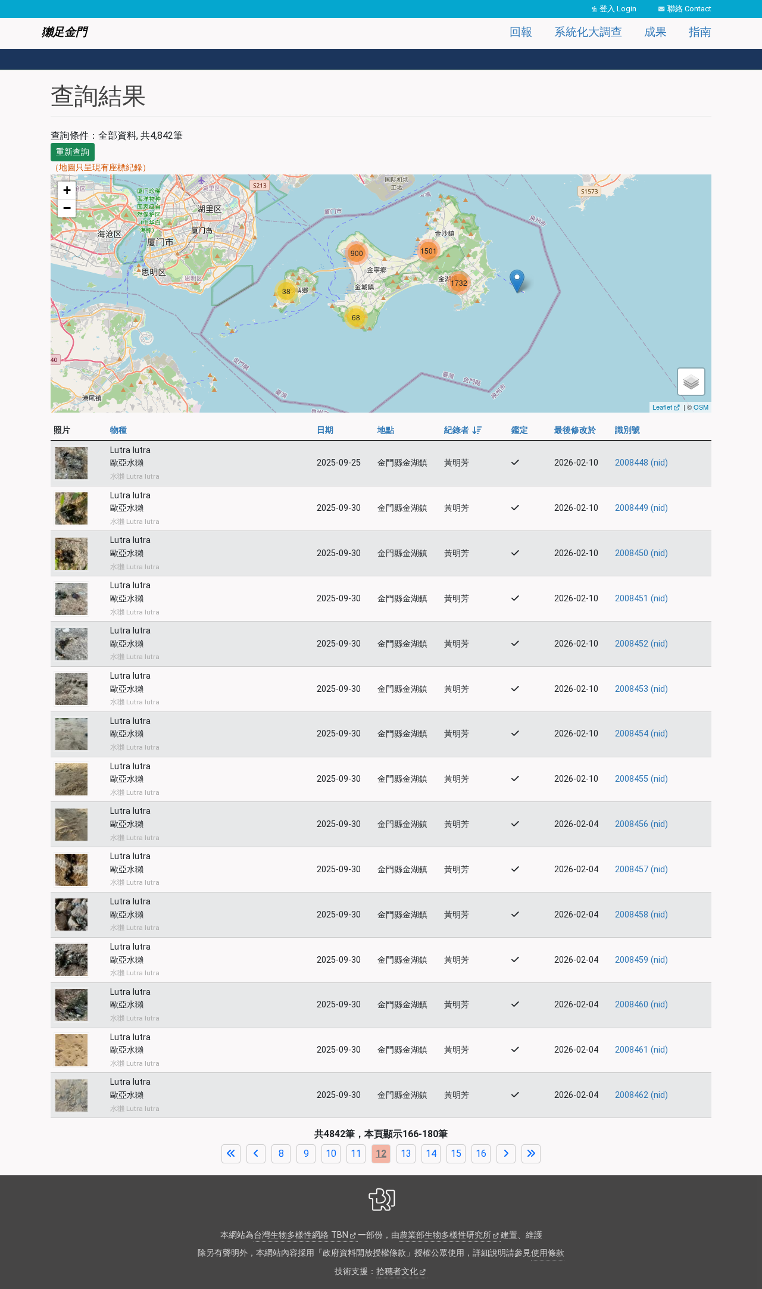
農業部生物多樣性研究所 (445, 1235)
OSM (701, 406)
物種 (118, 430)
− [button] (67, 208)
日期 (325, 430)
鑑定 (519, 430)
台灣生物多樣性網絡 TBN (301, 1235)
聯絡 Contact (689, 8)
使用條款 (547, 1253)
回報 (521, 32)
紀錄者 (462, 430)
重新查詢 (72, 152)
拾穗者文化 (397, 1271)
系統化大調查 (588, 32)
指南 (700, 32)
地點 (385, 430)
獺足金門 (64, 32)
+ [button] (67, 190)
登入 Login (617, 8)
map (379, 293)
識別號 (627, 430)
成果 (655, 32)
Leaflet (662, 406)
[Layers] (691, 382)
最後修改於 (575, 430)
